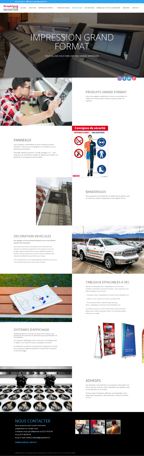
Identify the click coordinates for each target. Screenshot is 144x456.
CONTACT (135, 8)
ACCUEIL (23, 8)
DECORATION (89, 8)
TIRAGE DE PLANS (63, 8)
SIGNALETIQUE (77, 8)
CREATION (32, 8)
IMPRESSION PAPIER (45, 8)
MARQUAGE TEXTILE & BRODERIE (108, 8)
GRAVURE (126, 8)
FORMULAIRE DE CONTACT (26, 442)
